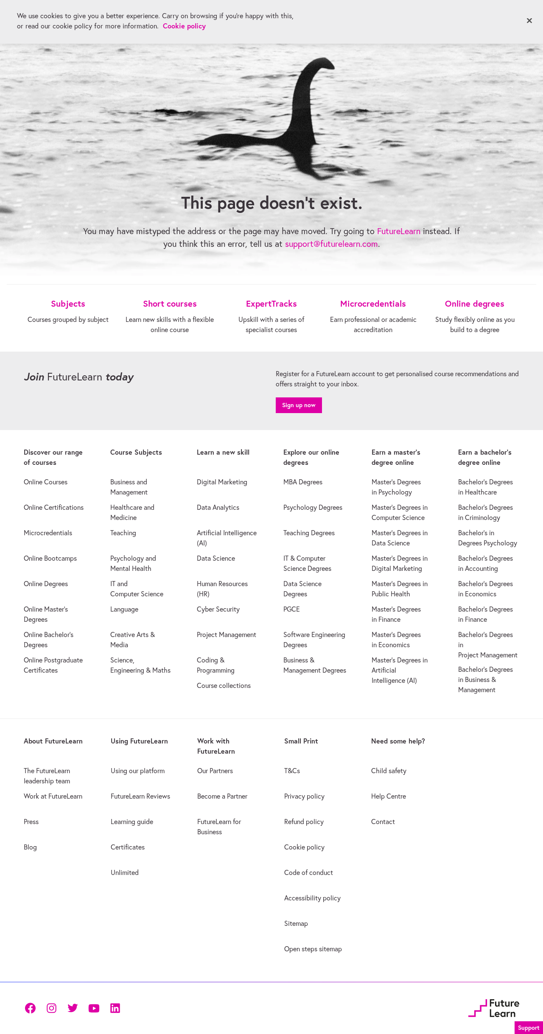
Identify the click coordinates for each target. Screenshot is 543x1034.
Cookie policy (184, 25)
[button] (529, 1026)
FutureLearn (398, 231)
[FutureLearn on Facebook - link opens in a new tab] (30, 1008)
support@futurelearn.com (331, 243)
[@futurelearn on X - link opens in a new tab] (72, 1008)
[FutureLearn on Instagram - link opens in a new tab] (51, 1008)
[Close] (529, 20)
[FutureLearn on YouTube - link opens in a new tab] (93, 1008)
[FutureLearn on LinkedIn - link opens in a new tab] (115, 1008)
